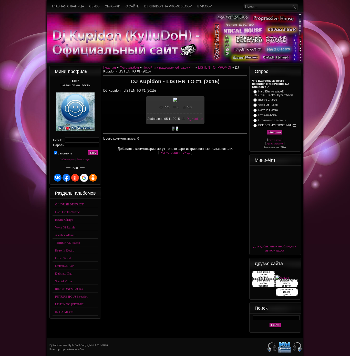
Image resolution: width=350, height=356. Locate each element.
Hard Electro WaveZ (67, 212)
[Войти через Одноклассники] (93, 178)
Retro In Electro (64, 250)
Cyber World (63, 258)
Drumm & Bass (64, 266)
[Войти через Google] (84, 178)
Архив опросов (274, 143)
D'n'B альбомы (267, 115)
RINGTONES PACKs (69, 289)
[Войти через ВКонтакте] (57, 178)
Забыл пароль (67, 159)
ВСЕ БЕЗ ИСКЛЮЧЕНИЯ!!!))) (277, 125)
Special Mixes (63, 281)
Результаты (275, 140)
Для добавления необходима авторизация (274, 248)
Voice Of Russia (65, 227)
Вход (186, 152)
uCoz (81, 349)
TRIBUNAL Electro (67, 242)
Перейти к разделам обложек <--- (168, 67)
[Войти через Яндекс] (75, 178)
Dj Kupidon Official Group (284, 347)
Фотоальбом (129, 67)
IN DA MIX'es (64, 312)
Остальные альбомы (272, 120)
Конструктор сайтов (61, 349)
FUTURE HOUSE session (71, 296)
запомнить (65, 153)
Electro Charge (64, 219)
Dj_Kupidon (195, 119)
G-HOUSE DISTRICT (69, 204)
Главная (109, 67)
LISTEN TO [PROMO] (69, 304)
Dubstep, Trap (63, 273)
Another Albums (65, 235)
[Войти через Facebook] (66, 178)
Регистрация (83, 159)
